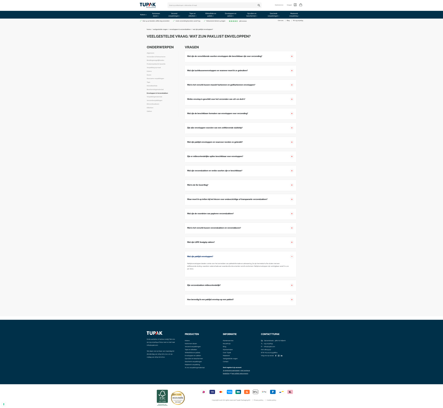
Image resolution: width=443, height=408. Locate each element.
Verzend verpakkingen (193, 346)
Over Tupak (227, 352)
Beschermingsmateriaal (155, 89)
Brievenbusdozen (153, 104)
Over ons (280, 20)
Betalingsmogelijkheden (155, 60)
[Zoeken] (259, 5)
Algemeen (150, 53)
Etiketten (150, 108)
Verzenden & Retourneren (156, 57)
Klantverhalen (228, 349)
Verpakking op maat (154, 67)
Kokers (149, 71)
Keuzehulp (226, 343)
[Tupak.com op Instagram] (278, 355)
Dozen (149, 75)
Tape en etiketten (191, 349)
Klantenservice (279, 5)
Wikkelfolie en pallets (192, 352)
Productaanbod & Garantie (156, 64)
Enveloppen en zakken (193, 355)
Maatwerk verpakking (192, 364)
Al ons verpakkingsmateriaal (195, 367)
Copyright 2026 (217, 400)
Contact (225, 361)
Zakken (149, 111)
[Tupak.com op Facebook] (275, 355)
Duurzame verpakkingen (155, 78)
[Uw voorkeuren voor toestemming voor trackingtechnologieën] (4, 404)
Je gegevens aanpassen (231, 370)
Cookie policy (271, 400)
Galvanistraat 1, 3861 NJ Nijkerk (275, 340)
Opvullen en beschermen (194, 358)
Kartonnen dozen (191, 343)
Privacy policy (258, 400)
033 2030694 (299, 20)
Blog (288, 20)
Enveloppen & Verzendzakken (157, 93)
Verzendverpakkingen (154, 100)
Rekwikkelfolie (152, 86)
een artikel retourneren (240, 373)
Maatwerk (226, 355)
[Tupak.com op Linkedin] (281, 355)
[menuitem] (143, 15)
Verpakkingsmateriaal (154, 97)
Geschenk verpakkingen (193, 361)
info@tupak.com (152, 345)
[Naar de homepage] (148, 5)
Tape (148, 82)
